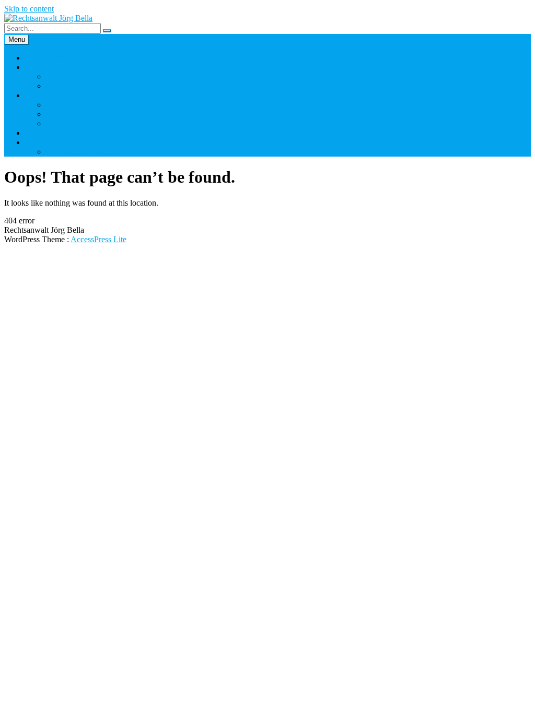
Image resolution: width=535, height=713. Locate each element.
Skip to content (29, 8)
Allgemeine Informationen (89, 104)
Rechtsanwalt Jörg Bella (86, 85)
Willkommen (46, 57)
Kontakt (38, 132)
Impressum (43, 142)
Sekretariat (63, 76)
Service (37, 95)
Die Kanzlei (45, 67)
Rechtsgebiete (69, 123)
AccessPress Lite (98, 239)
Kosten (57, 114)
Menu (16, 39)
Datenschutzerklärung (82, 151)
